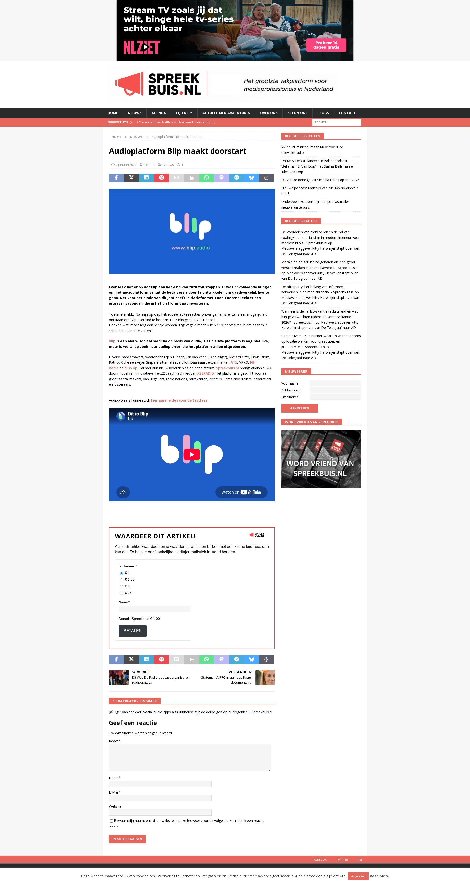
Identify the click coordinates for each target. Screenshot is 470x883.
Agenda (159, 113)
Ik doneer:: (128, 566)
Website (115, 806)
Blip (112, 341)
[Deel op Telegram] (236, 178)
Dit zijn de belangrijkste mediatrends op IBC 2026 (320, 180)
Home (113, 113)
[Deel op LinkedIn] (146, 178)
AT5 (234, 362)
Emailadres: (290, 397)
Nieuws (134, 113)
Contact (347, 113)
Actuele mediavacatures (226, 113)
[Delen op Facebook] (116, 178)
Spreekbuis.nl (227, 368)
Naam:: (124, 602)
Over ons (269, 113)
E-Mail (114, 792)
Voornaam (289, 383)
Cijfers (182, 113)
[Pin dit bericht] (161, 178)
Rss (360, 859)
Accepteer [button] (358, 876)
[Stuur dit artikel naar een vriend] (176, 178)
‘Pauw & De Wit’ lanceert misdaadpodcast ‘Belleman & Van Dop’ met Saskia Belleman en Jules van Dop (318, 166)
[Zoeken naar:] (336, 122)
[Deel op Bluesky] (251, 178)
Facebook (319, 859)
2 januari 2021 (126, 164)
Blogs (323, 113)
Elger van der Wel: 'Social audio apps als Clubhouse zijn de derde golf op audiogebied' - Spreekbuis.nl (192, 712)
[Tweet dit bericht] (131, 178)
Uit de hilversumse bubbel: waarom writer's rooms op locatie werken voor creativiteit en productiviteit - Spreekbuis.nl (321, 341)
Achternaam (291, 390)
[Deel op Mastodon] (221, 178)
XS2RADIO (205, 373)
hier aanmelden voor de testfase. (179, 400)
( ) (181, 122)
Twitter (342, 859)
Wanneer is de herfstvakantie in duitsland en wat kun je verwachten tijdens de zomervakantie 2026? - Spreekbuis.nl (319, 316)
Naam (114, 777)
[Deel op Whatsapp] (206, 178)
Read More (379, 875)
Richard (149, 164)
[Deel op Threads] (266, 178)
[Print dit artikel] (191, 178)
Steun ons (297, 113)
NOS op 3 (133, 368)
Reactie (115, 741)
